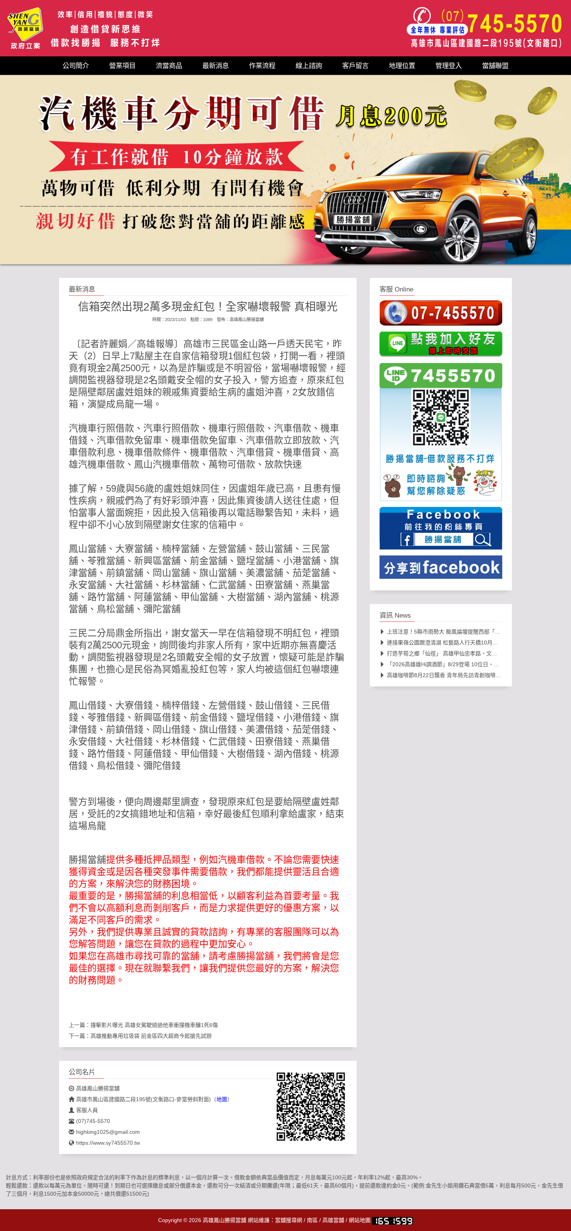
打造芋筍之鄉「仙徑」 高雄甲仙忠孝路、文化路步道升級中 (458, 653)
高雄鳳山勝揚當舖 (247, 319)
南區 (312, 1220)
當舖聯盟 (495, 66)
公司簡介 (76, 66)
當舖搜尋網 (288, 1220)
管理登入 (448, 66)
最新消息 (215, 66)
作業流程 (262, 66)
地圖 (221, 1099)
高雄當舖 (333, 1220)
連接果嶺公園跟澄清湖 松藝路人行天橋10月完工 (445, 642)
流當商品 (169, 66)
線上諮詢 (309, 66)
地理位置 (402, 66)
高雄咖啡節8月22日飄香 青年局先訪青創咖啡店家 (447, 675)
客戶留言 (355, 66)
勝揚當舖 (87, 859)
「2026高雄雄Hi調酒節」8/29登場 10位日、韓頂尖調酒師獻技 (462, 664)
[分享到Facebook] (441, 569)
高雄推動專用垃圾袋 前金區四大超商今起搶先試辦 (151, 1036)
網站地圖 (360, 1220)
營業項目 (122, 66)
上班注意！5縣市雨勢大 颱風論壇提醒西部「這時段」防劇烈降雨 (465, 632)
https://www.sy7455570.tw (108, 1143)
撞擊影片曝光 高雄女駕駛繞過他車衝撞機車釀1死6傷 (154, 1025)
